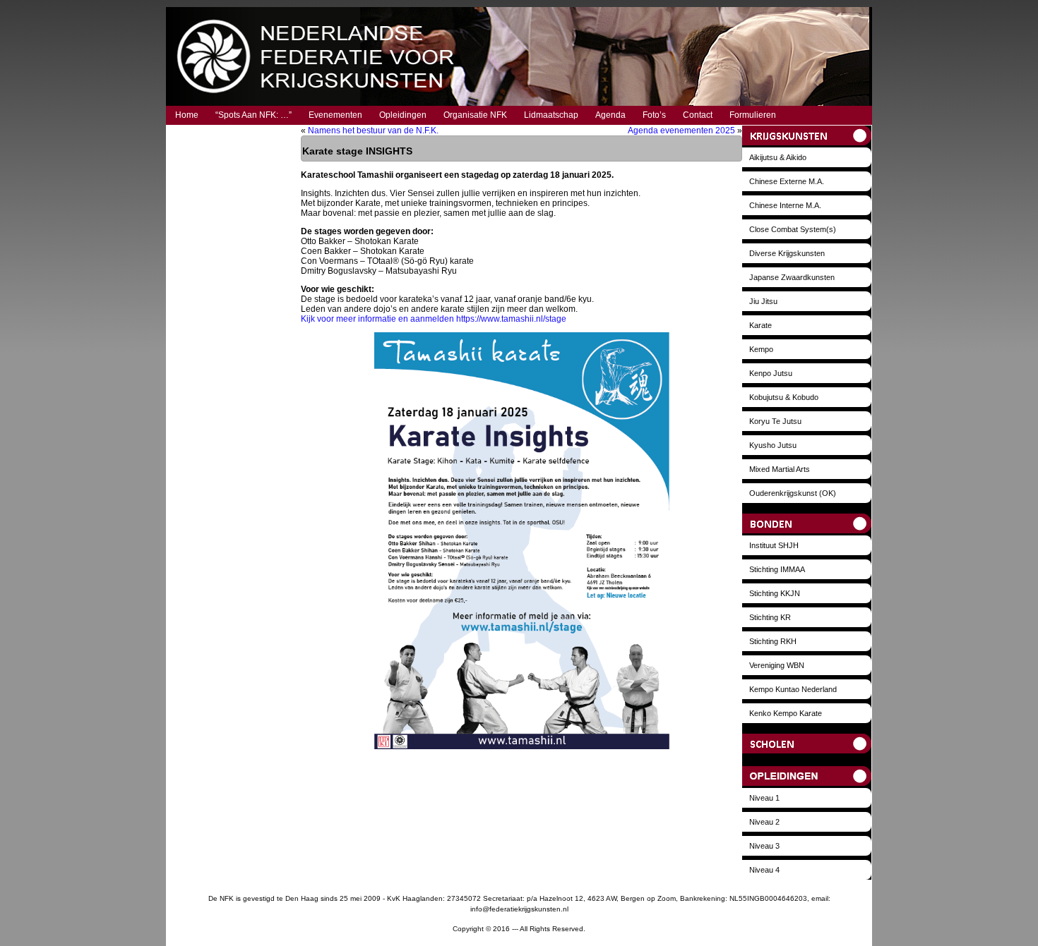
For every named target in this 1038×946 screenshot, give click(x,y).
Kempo (761, 349)
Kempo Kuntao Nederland (793, 689)
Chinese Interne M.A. (785, 205)
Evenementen (335, 115)
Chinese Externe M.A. (786, 181)
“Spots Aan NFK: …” (253, 115)
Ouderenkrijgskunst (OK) (792, 493)
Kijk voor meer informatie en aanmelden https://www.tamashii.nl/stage (433, 319)
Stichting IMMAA (777, 569)
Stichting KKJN (774, 593)
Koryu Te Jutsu (775, 421)
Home (186, 115)
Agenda (610, 115)
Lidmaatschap (551, 115)
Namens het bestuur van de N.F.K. (373, 130)
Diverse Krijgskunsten (787, 253)
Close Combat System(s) (792, 229)
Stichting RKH (773, 641)
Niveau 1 (764, 798)
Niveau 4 (764, 870)
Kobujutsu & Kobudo (783, 397)
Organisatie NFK (475, 115)
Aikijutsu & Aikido (777, 157)
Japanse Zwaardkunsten (792, 277)
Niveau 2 (764, 822)
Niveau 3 (764, 846)
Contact (697, 115)
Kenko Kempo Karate (785, 713)
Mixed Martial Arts (779, 469)
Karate (760, 325)
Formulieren (752, 115)
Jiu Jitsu (763, 301)
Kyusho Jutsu (773, 445)
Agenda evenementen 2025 (681, 130)
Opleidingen (402, 115)
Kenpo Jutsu (770, 373)
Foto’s (654, 115)
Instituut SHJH (774, 545)
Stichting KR (770, 617)
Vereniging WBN (776, 665)
